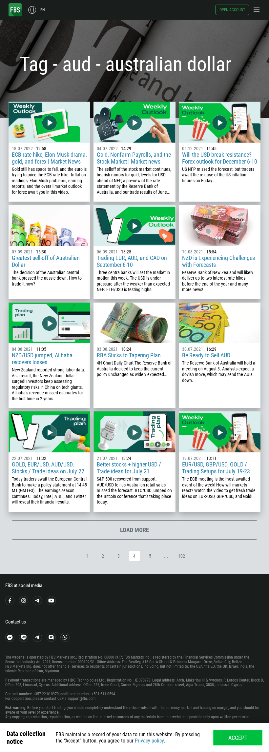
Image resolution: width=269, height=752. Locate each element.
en (42, 10)
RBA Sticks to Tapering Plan (129, 355)
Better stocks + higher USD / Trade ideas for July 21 (129, 468)
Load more (134, 529)
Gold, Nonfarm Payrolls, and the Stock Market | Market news (134, 158)
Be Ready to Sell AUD (206, 355)
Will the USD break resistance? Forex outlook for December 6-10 (219, 158)
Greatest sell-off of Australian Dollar (46, 261)
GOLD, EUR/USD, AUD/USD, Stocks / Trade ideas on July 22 (48, 468)
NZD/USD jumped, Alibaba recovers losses (42, 359)
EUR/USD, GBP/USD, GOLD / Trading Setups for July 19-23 (216, 468)
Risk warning (15, 707)
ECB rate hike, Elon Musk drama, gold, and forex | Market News (49, 158)
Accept (237, 737)
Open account (232, 10)
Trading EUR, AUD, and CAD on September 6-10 (132, 261)
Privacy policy (149, 741)
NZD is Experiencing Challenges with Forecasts (218, 261)
